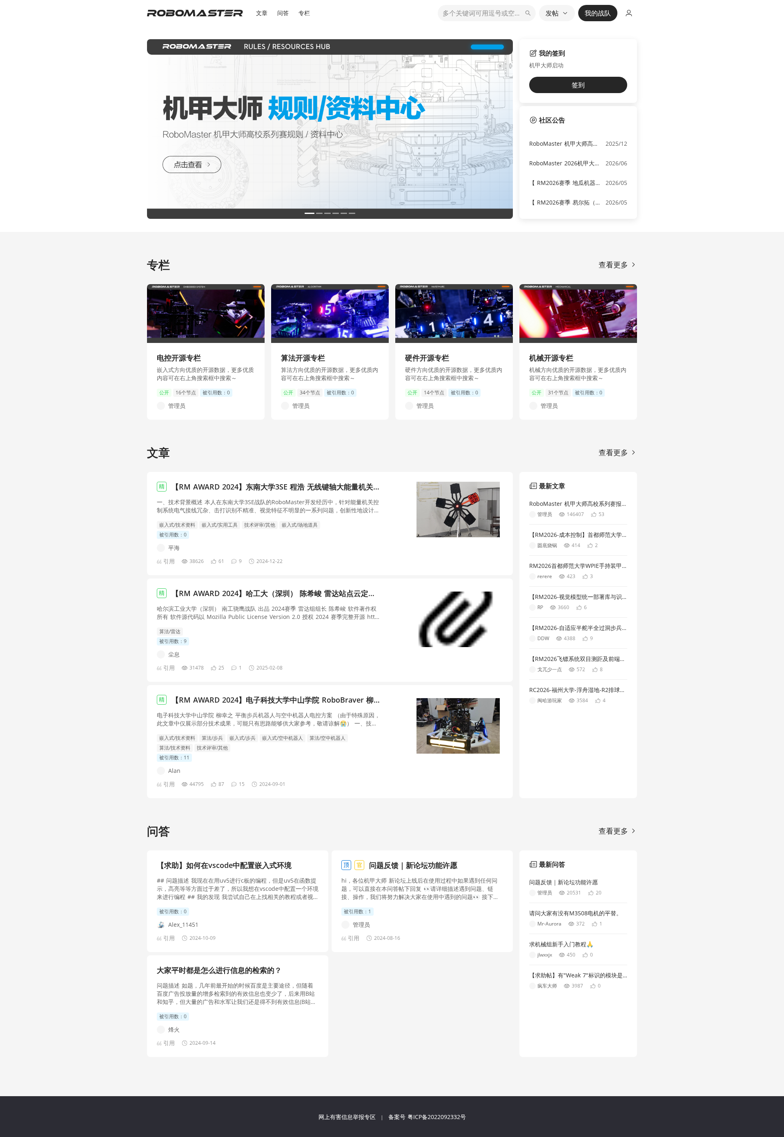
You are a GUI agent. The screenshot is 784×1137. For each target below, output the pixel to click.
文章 (261, 13)
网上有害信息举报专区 (347, 1117)
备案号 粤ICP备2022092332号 (427, 1117)
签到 (578, 84)
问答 (283, 13)
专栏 (304, 13)
